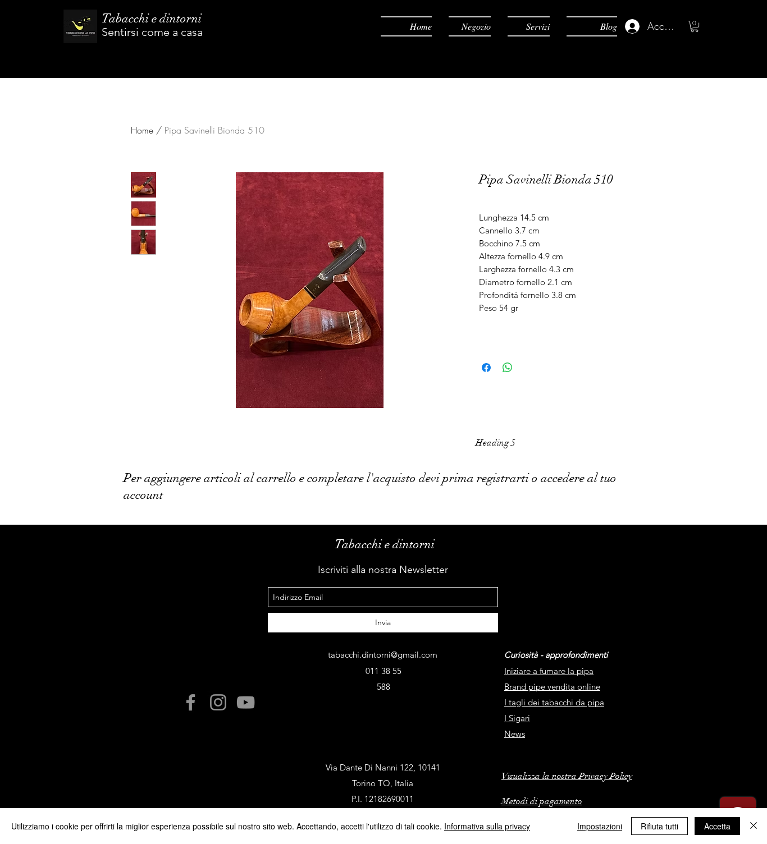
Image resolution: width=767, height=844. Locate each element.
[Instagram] (218, 702)
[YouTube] (246, 702)
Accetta (717, 826)
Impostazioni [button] (599, 826)
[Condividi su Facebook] (486, 367)
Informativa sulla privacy (487, 826)
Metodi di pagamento (541, 801)
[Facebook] (191, 702)
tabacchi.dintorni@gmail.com (382, 654)
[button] (694, 26)
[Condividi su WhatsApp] (507, 367)
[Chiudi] (753, 826)
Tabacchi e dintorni (152, 18)
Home (142, 130)
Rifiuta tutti (659, 826)
